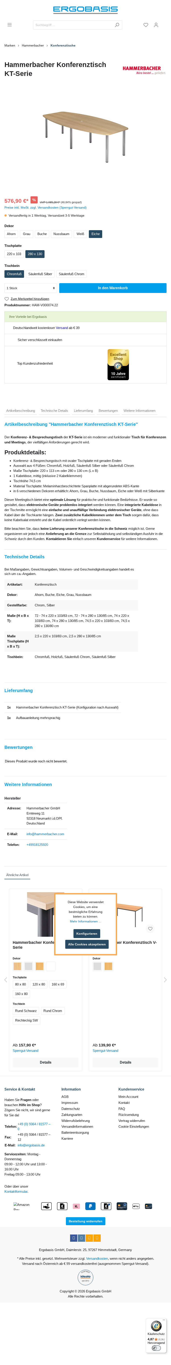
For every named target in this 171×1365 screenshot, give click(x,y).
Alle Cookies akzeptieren (87, 944)
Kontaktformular (15, 1191)
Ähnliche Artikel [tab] (17, 875)
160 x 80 (21, 994)
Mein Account (128, 1097)
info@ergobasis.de (31, 1145)
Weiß (80, 234)
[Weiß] (50, 966)
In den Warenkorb (113, 288)
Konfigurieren (86, 933)
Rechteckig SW (26, 1020)
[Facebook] (73, 1238)
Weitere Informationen (139, 410)
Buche (42, 234)
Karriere (67, 1138)
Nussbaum (61, 234)
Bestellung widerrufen (85, 1221)
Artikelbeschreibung (20, 410)
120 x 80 (39, 984)
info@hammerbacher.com (45, 834)
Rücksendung (128, 1115)
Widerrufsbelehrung (75, 1121)
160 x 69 (58, 984)
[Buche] (39, 966)
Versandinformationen (77, 1126)
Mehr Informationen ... (85, 921)
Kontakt (124, 1103)
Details (45, 1062)
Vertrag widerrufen (131, 1121)
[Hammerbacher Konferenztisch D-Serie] (45, 914)
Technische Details (54, 410)
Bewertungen (108, 410)
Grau (26, 234)
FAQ (121, 1109)
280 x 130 (35, 254)
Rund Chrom (52, 1011)
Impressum (69, 1103)
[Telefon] (97, 1238)
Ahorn (11, 234)
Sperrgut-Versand (25, 1050)
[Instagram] (81, 1238)
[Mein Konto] (156, 25)
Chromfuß (14, 274)
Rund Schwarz (26, 1011)
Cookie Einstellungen (133, 1126)
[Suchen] (117, 25)
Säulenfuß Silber (40, 274)
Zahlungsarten (71, 1115)
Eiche (96, 234)
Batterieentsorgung (75, 1132)
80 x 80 (20, 984)
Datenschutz (70, 1109)
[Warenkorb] (164, 23)
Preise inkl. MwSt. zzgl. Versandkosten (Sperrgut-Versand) (45, 207)
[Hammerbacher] (144, 70)
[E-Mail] (89, 1238)
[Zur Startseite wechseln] (85, 10)
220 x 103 (14, 254)
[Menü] (9, 24)
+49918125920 (37, 845)
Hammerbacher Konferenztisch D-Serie (45, 945)
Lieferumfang (83, 410)
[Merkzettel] (146, 25)
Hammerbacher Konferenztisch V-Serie (125, 945)
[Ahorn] (17, 966)
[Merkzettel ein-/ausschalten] (150, 928)
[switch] (156, 1348)
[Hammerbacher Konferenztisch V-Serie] (125, 914)
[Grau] (28, 966)
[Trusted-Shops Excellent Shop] (118, 364)
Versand (62, 328)
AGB (65, 1097)
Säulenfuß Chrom (71, 274)
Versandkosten (97, 1258)
